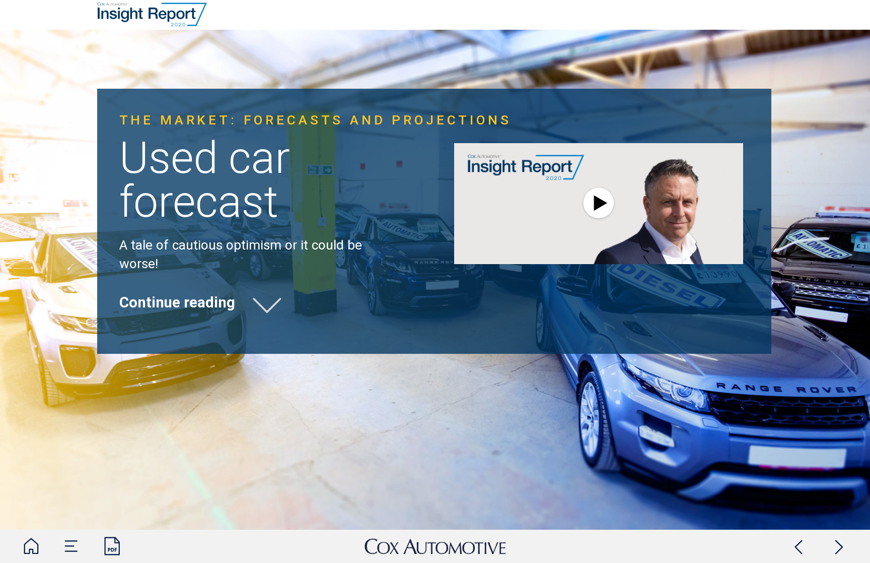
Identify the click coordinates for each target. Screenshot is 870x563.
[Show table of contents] (71, 546)
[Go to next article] (839, 546)
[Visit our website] (435, 546)
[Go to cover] (31, 546)
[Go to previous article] (799, 546)
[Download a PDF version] (112, 546)
